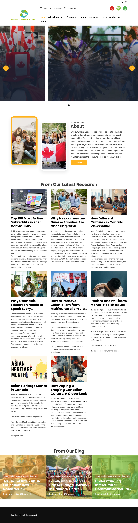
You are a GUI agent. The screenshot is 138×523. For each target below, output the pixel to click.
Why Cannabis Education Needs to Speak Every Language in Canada (28, 307)
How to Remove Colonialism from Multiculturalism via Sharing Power (68, 307)
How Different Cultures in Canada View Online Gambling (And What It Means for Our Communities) (109, 228)
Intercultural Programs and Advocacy (16, 476)
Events (103, 17)
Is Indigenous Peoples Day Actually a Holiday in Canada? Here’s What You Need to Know (68, 489)
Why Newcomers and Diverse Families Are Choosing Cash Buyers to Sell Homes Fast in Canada (68, 226)
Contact (44, 21)
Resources (93, 17)
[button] (6, 68)
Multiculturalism (55, 17)
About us (78, 163)
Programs (71, 17)
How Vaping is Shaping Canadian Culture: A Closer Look (69, 390)
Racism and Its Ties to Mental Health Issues (109, 303)
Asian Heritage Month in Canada (29, 388)
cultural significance (77, 401)
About (83, 17)
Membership (114, 17)
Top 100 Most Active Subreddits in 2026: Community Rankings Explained (27, 224)
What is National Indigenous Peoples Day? (69, 86)
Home (42, 17)
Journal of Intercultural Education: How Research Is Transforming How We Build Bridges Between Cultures (22, 491)
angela (79, 99)
